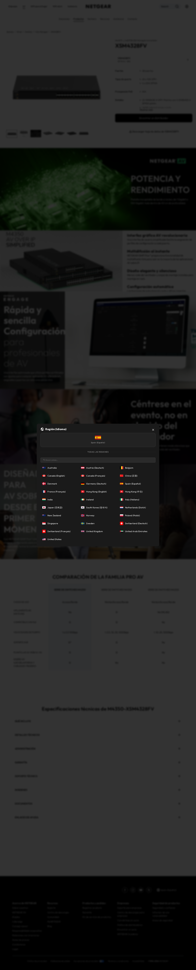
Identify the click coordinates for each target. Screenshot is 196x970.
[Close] (153, 429)
